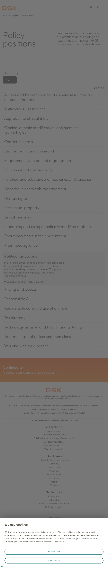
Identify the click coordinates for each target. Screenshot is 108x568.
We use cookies (16, 524)
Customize (54, 561)
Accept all (54, 552)
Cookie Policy (58, 541)
